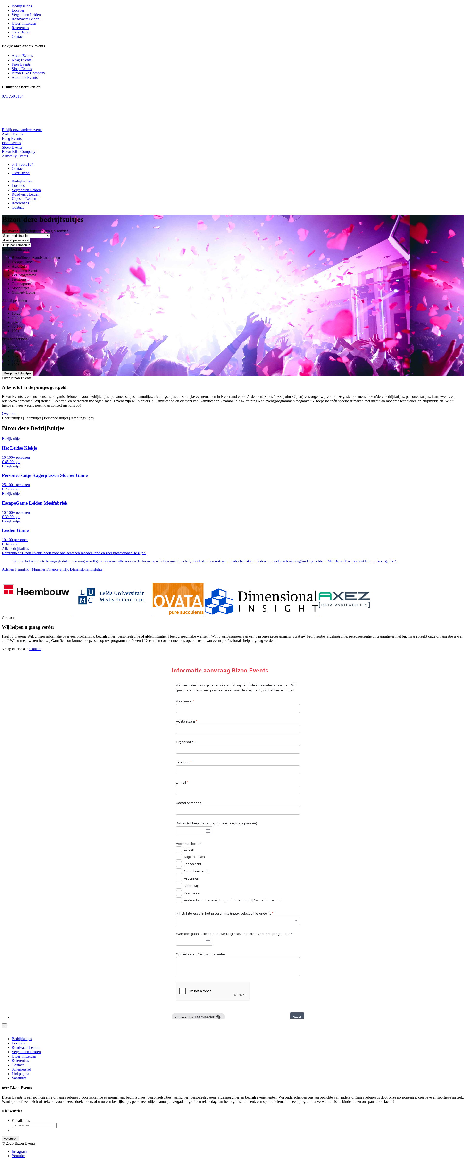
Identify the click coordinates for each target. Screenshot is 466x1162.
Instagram (19, 1151)
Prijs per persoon (15, 339)
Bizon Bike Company (28, 73)
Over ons (9, 413)
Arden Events (22, 56)
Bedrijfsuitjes (22, 6)
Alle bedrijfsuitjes (15, 548)
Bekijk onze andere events (22, 130)
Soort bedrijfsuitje (15, 249)
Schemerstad (21, 1069)
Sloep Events (22, 69)
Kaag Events (21, 60)
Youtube (18, 1156)
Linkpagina (20, 1074)
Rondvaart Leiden (25, 19)
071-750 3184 (13, 96)
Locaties (18, 10)
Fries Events (21, 64)
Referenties (20, 28)
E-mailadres (21, 1120)
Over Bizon (21, 32)
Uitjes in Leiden (24, 23)
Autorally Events (25, 77)
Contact (18, 36)
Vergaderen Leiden (26, 15)
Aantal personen (14, 301)
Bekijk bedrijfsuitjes (17, 373)
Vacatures (19, 1078)
